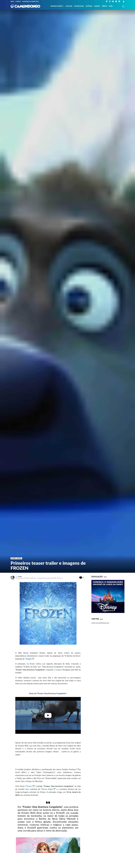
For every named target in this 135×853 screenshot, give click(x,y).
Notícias (89, 6)
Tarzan (29, 786)
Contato (18, 1)
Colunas (69, 6)
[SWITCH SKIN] (123, 1)
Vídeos (104, 6)
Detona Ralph (47, 789)
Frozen (28, 659)
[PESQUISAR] (123, 6)
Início (12, 1)
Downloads (79, 6)
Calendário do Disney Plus (30, 1)
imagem (58, 670)
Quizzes (97, 6)
